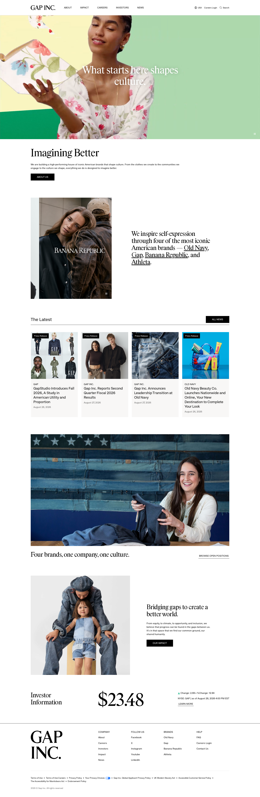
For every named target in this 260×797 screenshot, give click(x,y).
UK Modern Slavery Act (164, 778)
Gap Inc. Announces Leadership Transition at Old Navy (153, 392)
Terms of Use (37, 778)
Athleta (141, 262)
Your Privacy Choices (95, 778)
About (68, 7)
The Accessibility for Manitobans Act (47, 781)
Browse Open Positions (214, 555)
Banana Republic (166, 255)
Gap (137, 255)
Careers (102, 7)
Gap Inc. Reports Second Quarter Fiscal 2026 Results (103, 392)
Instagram (136, 748)
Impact (84, 7)
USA (198, 7)
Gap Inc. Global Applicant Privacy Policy (132, 778)
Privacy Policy (75, 778)
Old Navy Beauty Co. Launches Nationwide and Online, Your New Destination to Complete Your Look (205, 397)
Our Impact (160, 643)
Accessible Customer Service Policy (194, 778)
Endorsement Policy (77, 781)
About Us (42, 177)
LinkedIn (135, 759)
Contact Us (202, 748)
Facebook (136, 737)
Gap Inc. (89, 384)
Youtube (135, 754)
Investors (122, 7)
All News (217, 319)
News (140, 7)
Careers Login (210, 7)
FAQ (199, 737)
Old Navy (195, 248)
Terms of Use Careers (56, 778)
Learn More (185, 703)
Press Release (40, 336)
